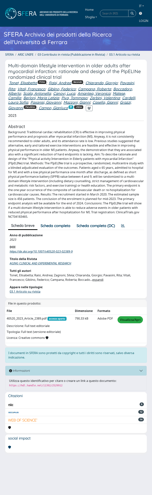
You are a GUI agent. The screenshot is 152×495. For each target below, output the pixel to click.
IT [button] (140, 6)
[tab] (123, 226)
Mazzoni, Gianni (76, 102)
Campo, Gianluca (53, 108)
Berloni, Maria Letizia (41, 98)
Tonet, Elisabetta (23, 82)
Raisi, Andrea (60, 82)
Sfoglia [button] (90, 17)
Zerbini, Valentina (105, 98)
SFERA (9, 54)
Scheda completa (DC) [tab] (96, 225)
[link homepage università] (41, 13)
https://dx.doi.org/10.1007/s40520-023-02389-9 (41, 251)
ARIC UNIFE (26, 54)
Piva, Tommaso (74, 98)
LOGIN (143, 21)
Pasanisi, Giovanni (45, 102)
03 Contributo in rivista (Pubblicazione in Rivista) (71, 54)
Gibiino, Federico (62, 89)
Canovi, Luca (64, 93)
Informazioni (21, 370)
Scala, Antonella (37, 93)
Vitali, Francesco (31, 89)
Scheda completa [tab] (55, 225)
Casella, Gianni (105, 102)
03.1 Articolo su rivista (124, 54)
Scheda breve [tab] (22, 225)
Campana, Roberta (94, 89)
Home (89, 10)
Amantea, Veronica (93, 93)
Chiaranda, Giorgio (101, 82)
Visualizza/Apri (130, 320)
